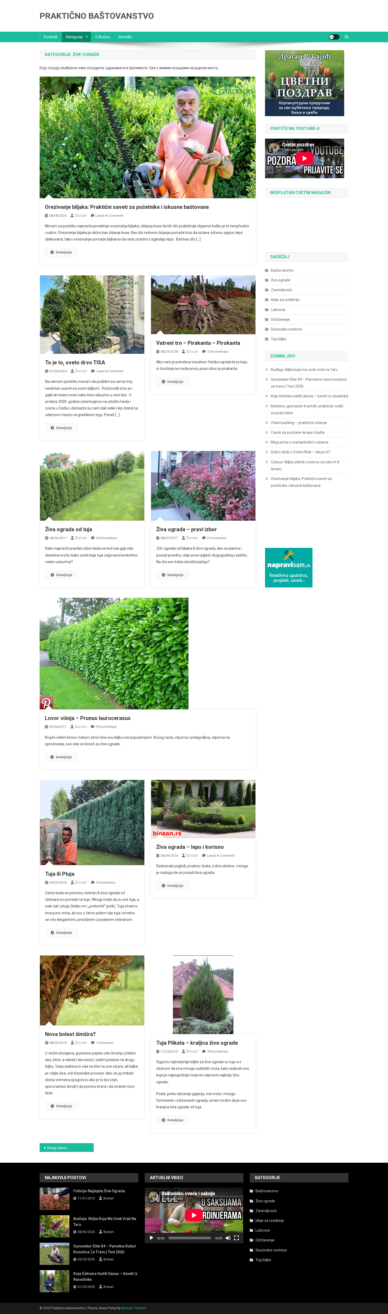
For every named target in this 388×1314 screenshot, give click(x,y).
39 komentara (106, 727)
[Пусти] (151, 1238)
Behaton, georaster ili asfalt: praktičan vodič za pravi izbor (307, 409)
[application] (194, 1215)
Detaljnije (64, 252)
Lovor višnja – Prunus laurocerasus (88, 718)
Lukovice (278, 310)
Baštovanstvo (282, 270)
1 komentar (104, 1043)
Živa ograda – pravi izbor (186, 529)
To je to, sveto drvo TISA (75, 362)
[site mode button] (334, 37)
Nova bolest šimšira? (70, 1034)
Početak (51, 37)
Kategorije (74, 37)
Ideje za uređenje (285, 300)
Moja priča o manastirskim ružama (299, 442)
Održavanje (280, 319)
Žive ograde (280, 280)
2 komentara (216, 538)
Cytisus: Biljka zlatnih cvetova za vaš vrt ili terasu (305, 465)
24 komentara (106, 538)
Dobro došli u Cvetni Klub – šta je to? (300, 452)
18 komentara (217, 1051)
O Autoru (102, 37)
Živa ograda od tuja (68, 529)
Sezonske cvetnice (286, 329)
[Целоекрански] (236, 1238)
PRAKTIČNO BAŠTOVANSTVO (97, 16)
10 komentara (217, 352)
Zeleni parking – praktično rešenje (299, 423)
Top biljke (278, 339)
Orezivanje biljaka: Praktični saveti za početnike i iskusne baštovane (127, 207)
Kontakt (125, 37)
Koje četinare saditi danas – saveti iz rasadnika (309, 396)
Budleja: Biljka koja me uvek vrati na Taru (304, 370)
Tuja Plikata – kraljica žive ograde (197, 1043)
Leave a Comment (109, 216)
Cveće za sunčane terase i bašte (298, 432)
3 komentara (105, 882)
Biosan (81, 215)
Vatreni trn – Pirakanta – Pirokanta (198, 343)
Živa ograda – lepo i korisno (190, 847)
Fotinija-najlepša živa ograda (99, 1191)
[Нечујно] (228, 1238)
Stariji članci (57, 1148)
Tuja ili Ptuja (59, 874)
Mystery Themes (133, 1308)
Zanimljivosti (281, 290)
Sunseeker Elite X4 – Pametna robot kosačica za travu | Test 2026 (309, 382)
